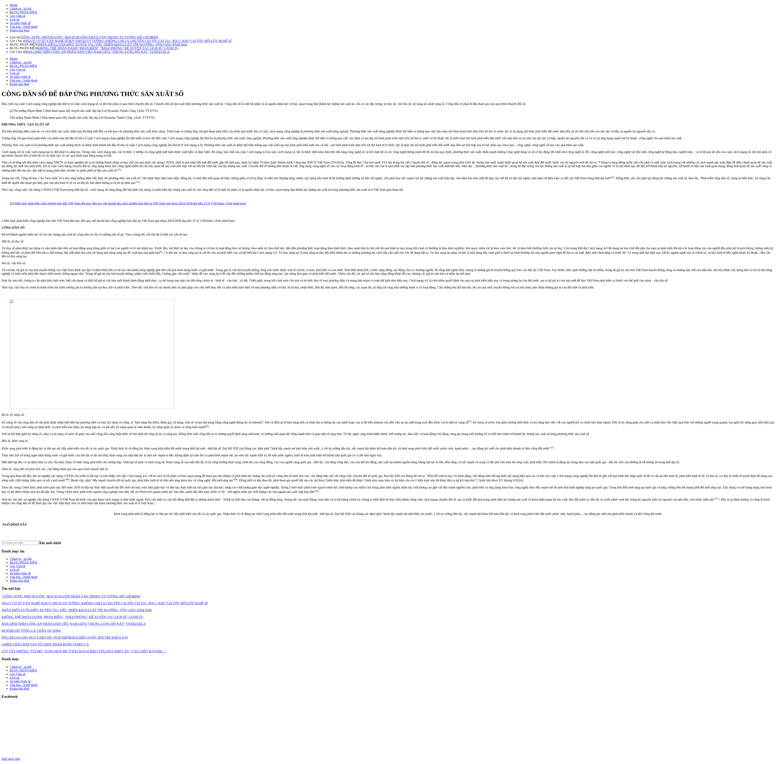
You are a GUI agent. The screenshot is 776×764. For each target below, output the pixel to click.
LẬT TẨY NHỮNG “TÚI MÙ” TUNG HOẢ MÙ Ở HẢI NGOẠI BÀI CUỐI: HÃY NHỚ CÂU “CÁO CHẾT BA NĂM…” (84, 651)
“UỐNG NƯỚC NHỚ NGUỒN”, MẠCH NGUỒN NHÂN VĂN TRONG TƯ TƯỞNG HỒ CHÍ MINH (88, 37)
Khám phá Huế (19, 30)
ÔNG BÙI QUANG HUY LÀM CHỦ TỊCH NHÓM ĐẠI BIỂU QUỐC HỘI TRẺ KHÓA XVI (65, 637)
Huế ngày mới (11, 759)
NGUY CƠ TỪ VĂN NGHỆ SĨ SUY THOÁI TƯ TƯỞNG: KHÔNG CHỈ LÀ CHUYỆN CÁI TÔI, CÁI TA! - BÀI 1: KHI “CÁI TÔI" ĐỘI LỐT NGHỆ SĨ (128, 41)
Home (14, 5)
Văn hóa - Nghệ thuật (23, 26)
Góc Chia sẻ (17, 16)
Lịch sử (14, 19)
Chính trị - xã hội (21, 8)
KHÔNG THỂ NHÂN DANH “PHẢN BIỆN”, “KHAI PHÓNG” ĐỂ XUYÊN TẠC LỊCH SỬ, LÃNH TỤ (108, 48)
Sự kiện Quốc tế (20, 23)
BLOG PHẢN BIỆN (23, 12)
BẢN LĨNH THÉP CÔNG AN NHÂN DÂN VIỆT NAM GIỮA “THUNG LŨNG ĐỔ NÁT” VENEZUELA (97, 51)
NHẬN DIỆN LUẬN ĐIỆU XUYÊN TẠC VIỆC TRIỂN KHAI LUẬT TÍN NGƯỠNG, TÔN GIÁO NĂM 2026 (112, 44)
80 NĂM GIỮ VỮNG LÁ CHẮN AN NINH (31, 630)
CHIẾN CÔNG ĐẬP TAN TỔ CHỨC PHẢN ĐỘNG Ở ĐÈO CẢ (45, 644)
